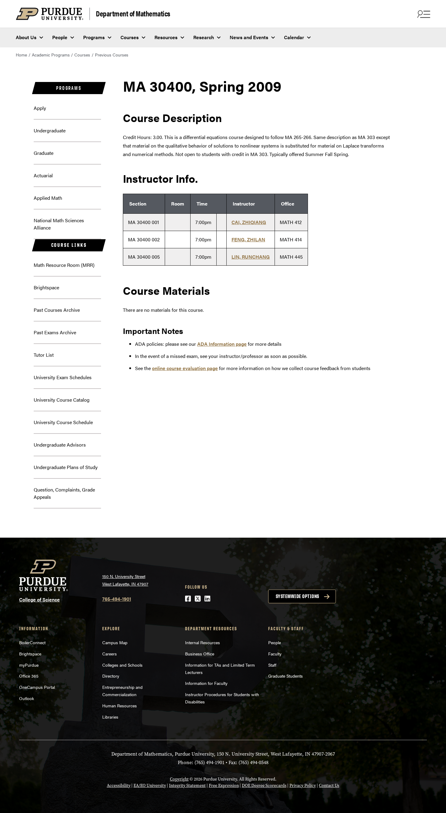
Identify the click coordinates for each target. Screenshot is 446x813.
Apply (40, 107)
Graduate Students (285, 676)
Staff (272, 665)
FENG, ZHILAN (248, 239)
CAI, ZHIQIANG (248, 222)
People (59, 37)
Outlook (26, 698)
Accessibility (118, 785)
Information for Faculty (206, 683)
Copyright (179, 779)
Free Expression (224, 785)
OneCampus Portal (37, 687)
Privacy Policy (302, 785)
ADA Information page (222, 343)
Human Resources (119, 705)
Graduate (43, 152)
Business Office (199, 654)
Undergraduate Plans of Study (66, 467)
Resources (165, 37)
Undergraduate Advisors (60, 444)
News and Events (249, 37)
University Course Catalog (62, 399)
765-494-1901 (116, 598)
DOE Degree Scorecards (264, 785)
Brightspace (46, 287)
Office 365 (29, 676)
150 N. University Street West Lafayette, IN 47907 (125, 580)
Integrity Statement (187, 785)
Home (21, 55)
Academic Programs (51, 55)
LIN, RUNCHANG (250, 256)
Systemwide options (297, 596)
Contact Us (329, 785)
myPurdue (29, 665)
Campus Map (114, 642)
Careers (109, 654)
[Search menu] (423, 14)
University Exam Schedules (63, 377)
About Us (26, 37)
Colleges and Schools (122, 665)
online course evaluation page (185, 368)
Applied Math (48, 197)
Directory (110, 676)
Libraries (110, 717)
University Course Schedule (63, 422)
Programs (94, 37)
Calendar (294, 37)
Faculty (275, 654)
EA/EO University (149, 785)
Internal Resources (202, 642)
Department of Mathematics (133, 13)
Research (203, 37)
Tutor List (44, 354)
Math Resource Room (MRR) (64, 264)
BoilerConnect (32, 642)
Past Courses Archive (57, 309)
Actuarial (43, 175)
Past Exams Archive (55, 332)
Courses (129, 37)
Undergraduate (50, 130)
